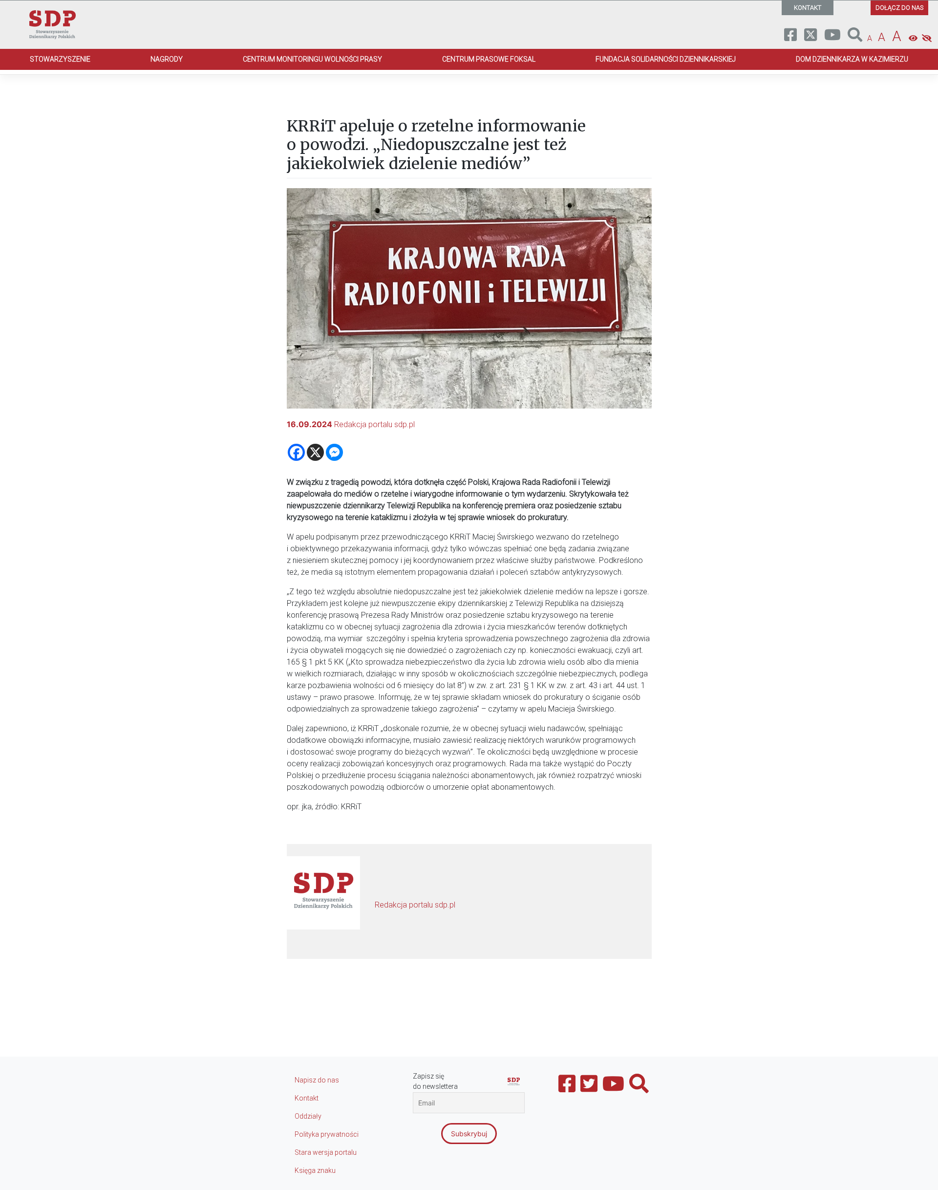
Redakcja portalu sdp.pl (374, 424)
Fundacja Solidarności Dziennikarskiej (666, 59)
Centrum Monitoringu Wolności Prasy (312, 59)
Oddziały (308, 1116)
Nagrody (166, 59)
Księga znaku (315, 1170)
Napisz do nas (317, 1080)
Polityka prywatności (327, 1134)
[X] (315, 452)
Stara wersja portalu (326, 1152)
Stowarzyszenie (60, 59)
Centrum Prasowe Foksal (488, 59)
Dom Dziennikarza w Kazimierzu (852, 59)
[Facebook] (296, 452)
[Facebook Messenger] (334, 452)
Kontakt (307, 1098)
